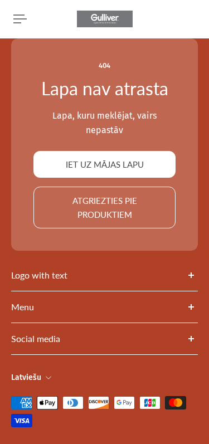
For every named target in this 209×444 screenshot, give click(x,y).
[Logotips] (105, 19)
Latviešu (26, 377)
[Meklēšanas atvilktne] (186, 19)
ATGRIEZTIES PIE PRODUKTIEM (104, 207)
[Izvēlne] (20, 19)
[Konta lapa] (35, 19)
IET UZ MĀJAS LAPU (105, 164)
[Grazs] (195, 19)
